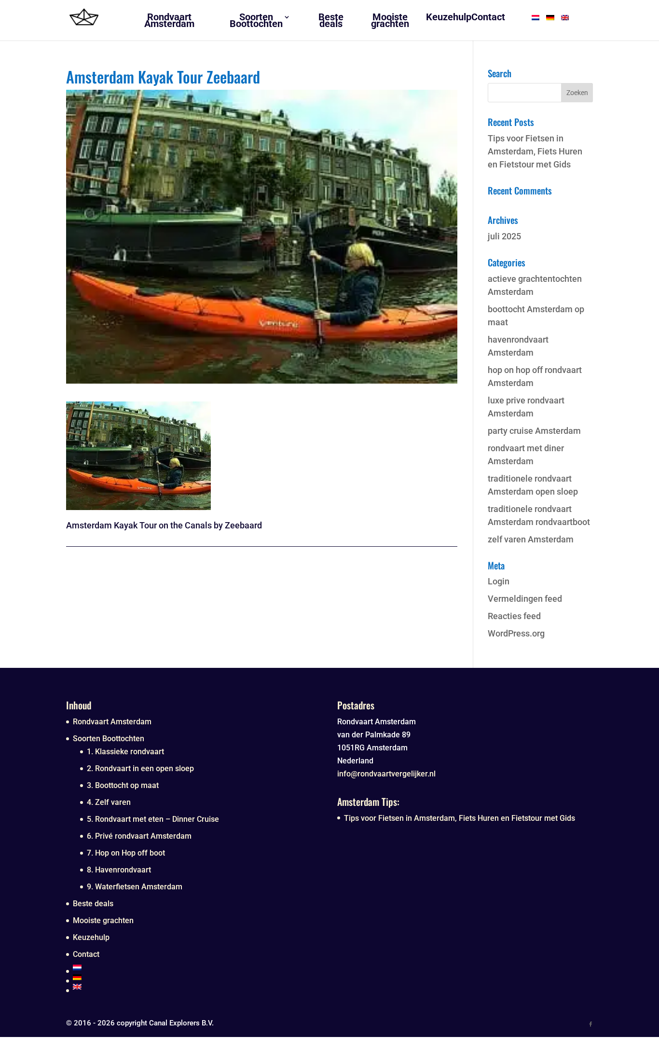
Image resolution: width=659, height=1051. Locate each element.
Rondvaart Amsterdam (112, 721)
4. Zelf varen (109, 802)
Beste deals (93, 903)
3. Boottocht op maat (123, 785)
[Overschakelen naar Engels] (197, 987)
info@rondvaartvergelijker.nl (386, 773)
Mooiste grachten (103, 920)
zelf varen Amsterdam (531, 539)
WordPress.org (516, 633)
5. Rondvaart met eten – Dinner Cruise (153, 819)
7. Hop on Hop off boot (126, 852)
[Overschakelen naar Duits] (197, 977)
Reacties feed (514, 616)
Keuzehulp (91, 937)
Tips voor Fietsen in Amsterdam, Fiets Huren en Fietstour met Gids (535, 151)
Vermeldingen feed (525, 599)
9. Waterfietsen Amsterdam (134, 886)
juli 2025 (504, 236)
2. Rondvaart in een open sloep (140, 768)
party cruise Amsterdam (534, 431)
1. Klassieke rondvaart (125, 751)
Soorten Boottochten (108, 738)
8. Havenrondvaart (119, 869)
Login (498, 581)
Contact (86, 954)
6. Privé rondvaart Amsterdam (139, 836)
